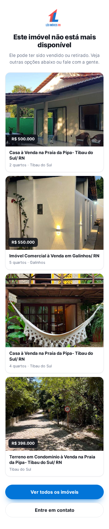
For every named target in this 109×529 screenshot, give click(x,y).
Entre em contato (54, 510)
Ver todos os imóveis (54, 492)
